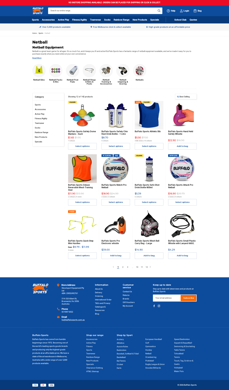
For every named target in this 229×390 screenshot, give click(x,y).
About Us (99, 289)
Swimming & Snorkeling (184, 346)
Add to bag (182, 146)
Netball (148, 354)
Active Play (39, 114)
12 (147, 267)
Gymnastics (150, 346)
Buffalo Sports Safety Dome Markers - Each (82, 132)
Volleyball (178, 368)
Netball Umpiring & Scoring (123, 82)
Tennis (177, 357)
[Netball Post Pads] (72, 70)
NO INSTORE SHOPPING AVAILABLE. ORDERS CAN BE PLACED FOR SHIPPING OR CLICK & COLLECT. (114, 2)
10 (137, 267)
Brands (126, 299)
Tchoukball (179, 354)
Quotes (193, 19)
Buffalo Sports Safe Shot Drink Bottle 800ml (147, 186)
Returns (126, 295)
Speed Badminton (182, 339)
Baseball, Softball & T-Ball (128, 354)
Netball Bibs (39, 80)
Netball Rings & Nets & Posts (89, 82)
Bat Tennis (121, 361)
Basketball (121, 357)
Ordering (99, 296)
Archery (120, 339)
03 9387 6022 (67, 312)
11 (142, 267)
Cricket (120, 364)
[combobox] (105, 11)
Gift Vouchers (129, 302)
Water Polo (179, 371)
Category (39, 97)
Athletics (120, 343)
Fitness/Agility (41, 118)
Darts (119, 368)
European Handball (153, 339)
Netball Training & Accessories (106, 82)
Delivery (98, 292)
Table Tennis (179, 350)
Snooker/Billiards (153, 368)
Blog (97, 314)
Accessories (40, 109)
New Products (140, 19)
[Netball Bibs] (39, 70)
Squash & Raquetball (183, 343)
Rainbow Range (41, 132)
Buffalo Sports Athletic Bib (148, 131)
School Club (180, 19)
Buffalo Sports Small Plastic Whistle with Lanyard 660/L (182, 242)
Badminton (121, 350)
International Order (103, 300)
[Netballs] (139, 70)
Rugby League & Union (155, 364)
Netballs (140, 80)
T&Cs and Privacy (102, 303)
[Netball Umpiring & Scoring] (123, 70)
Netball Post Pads (72, 81)
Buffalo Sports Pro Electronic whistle (111, 242)
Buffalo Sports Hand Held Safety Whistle (180, 132)
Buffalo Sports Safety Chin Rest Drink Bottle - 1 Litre (115, 132)
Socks (37, 128)
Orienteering (150, 357)
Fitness (89, 346)
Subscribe (188, 298)
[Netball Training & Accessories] (106, 70)
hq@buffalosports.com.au (73, 320)
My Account (128, 306)
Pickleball (149, 361)
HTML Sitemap (92, 371)
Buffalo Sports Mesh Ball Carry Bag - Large (147, 242)
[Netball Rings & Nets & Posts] (89, 70)
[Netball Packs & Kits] (56, 70)
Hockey (148, 350)
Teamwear (39, 123)
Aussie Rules (122, 347)
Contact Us (127, 292)
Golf (147, 343)
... (132, 267)
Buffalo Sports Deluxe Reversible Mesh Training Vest (80, 187)
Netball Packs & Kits (55, 81)
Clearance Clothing (94, 368)
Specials (38, 142)
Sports (38, 105)
